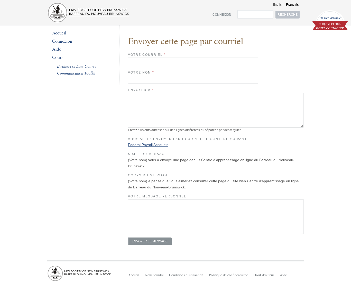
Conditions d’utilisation (186, 274)
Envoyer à (141, 90)
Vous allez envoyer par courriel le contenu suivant (187, 139)
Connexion (62, 41)
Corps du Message (148, 175)
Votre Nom (141, 72)
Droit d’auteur (263, 274)
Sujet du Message (147, 154)
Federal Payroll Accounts (148, 145)
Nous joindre (154, 274)
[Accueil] (88, 13)
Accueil (59, 33)
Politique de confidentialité (228, 274)
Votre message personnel (157, 196)
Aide (56, 49)
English (278, 4)
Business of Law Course (76, 66)
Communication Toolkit (76, 73)
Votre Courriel (147, 55)
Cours (57, 57)
